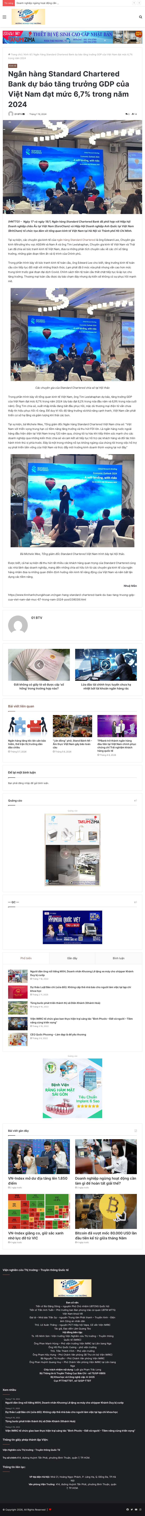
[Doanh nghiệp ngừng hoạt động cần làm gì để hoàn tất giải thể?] (106, 1156)
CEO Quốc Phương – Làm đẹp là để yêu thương (58, 1034)
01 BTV (18, 114)
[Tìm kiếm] (140, 18)
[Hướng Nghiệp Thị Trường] (28, 17)
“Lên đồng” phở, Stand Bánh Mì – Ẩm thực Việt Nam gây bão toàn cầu (72, 744)
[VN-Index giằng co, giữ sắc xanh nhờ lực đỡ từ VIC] (39, 1211)
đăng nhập (24, 783)
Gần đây (72, 958)
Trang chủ (16, 54)
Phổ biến (26, 958)
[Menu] (4, 18)
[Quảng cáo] (72, 36)
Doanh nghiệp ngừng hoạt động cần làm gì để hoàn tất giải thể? (52, 3)
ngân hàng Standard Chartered (76, 240)
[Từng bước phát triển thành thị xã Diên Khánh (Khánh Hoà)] (18, 1008)
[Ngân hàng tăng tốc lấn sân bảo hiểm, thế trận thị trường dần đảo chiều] (28, 726)
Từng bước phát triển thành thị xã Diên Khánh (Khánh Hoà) (65, 1002)
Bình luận (118, 958)
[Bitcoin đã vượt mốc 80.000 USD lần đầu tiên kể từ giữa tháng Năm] (106, 1211)
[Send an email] (23, 114)
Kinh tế (28, 54)
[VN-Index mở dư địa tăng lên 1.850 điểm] (39, 1156)
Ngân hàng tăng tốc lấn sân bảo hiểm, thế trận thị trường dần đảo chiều (27, 744)
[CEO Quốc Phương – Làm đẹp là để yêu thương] (18, 1039)
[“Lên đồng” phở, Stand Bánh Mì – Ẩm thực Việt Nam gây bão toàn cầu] (72, 726)
